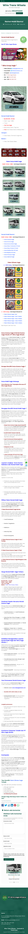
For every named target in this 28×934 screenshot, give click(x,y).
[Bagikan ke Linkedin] (12, 806)
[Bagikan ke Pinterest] (15, 806)
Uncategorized (22, 24)
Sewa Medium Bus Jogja (14, 874)
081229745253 (17, 11)
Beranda (3, 33)
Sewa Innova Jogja (9, 241)
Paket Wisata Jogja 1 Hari (10, 314)
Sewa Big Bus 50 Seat (10, 252)
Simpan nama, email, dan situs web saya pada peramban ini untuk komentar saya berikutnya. (13, 855)
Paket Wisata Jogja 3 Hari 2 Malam (13, 318)
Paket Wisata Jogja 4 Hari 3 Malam (13, 320)
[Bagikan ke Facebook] (2, 806)
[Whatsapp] (26, 463)
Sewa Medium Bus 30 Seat (11, 250)
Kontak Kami (19, 13)
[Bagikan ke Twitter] (5, 806)
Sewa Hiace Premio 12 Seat (11, 248)
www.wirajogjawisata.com (19, 687)
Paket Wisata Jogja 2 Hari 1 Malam (13, 316)
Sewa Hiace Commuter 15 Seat (12, 246)
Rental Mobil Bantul (14, 21)
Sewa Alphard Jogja (9, 256)
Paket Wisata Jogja (16, 780)
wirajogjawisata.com (17, 68)
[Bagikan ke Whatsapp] (18, 806)
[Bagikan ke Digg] (8, 806)
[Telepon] (26, 465)
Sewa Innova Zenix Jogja (10, 243)
